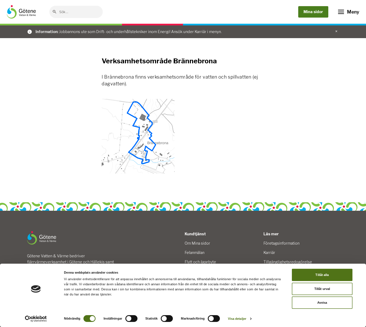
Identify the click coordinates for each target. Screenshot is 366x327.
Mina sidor (313, 12)
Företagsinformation (281, 243)
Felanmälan (194, 252)
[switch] (131, 318)
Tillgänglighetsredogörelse (287, 262)
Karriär (269, 252)
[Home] (21, 12)
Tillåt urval (322, 289)
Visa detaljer (237, 318)
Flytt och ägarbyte (200, 262)
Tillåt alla (322, 275)
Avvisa (322, 302)
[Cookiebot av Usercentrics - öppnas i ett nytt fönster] (35, 319)
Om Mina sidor (197, 243)
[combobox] (79, 12)
